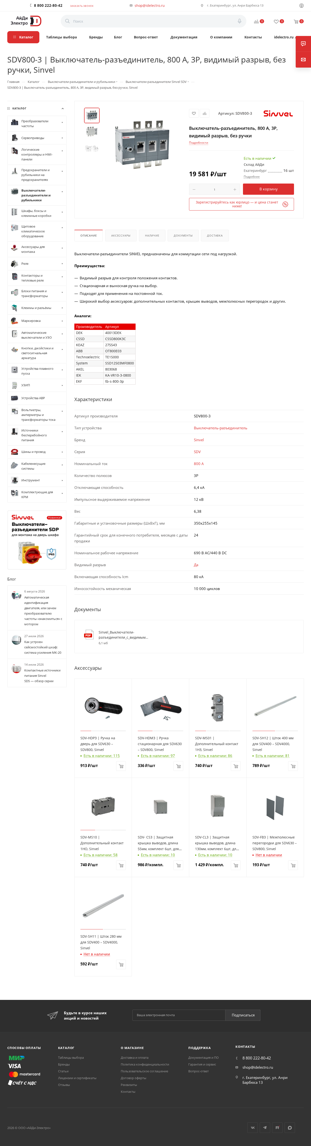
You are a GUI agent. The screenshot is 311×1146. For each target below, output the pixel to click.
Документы (183, 235)
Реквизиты (129, 1085)
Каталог (66, 1048)
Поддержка (199, 1048)
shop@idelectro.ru (150, 5)
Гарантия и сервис (202, 1064)
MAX (290, 1127)
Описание (88, 235)
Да (196, 564)
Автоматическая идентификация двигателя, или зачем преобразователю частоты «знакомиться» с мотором (43, 610)
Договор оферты (133, 1078)
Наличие (152, 235)
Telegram (265, 1127)
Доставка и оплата (134, 1057)
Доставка (215, 235)
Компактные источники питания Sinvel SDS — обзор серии (42, 675)
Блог (11, 579)
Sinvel (199, 439)
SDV (197, 451)
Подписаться (243, 1015)
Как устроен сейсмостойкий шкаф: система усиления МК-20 (42, 647)
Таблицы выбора (71, 1057)
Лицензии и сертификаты (77, 1078)
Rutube (277, 1127)
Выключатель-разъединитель (220, 427)
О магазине (132, 1048)
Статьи (63, 1071)
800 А (199, 463)
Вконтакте (252, 1127)
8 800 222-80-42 (48, 5)
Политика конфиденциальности (145, 1064)
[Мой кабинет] (301, 6)
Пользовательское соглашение (144, 1071)
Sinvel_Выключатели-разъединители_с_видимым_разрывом (124, 635)
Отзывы (64, 1085)
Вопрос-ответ (198, 1071)
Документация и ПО (203, 1057)
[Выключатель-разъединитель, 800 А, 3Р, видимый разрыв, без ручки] (142, 145)
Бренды (64, 1064)
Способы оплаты (24, 1048)
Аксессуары (120, 235)
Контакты (128, 1091)
